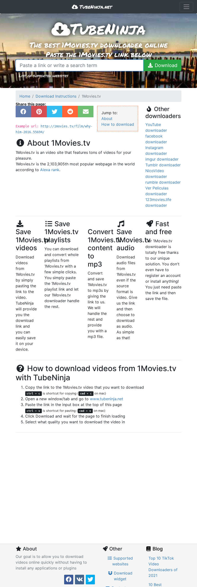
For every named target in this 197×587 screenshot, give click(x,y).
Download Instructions (56, 96)
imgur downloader (162, 159)
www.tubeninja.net (106, 398)
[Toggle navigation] (186, 7)
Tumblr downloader (163, 164)
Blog (157, 549)
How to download (117, 124)
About (106, 118)
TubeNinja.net (95, 6)
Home (24, 96)
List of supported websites (43, 75)
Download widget (122, 576)
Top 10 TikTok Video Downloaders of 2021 (163, 567)
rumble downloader (163, 182)
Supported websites (122, 561)
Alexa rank (49, 169)
